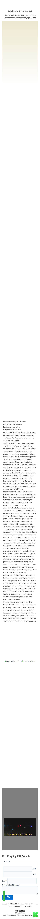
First (34, 869)
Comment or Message (10, 885)
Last (34, 874)
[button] (5, 671)
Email (4, 881)
